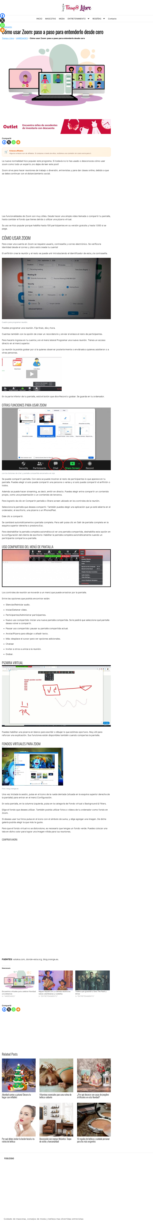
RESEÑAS (97, 18)
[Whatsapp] (13, 142)
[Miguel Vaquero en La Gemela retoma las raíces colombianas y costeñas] (56, 980)
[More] (18, 142)
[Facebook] (4, 142)
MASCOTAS (50, 18)
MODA (62, 18)
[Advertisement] (56, 195)
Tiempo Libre (8, 38)
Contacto (112, 18)
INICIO (39, 18)
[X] (9, 142)
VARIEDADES (7, 27)
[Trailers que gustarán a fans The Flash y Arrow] (92, 980)
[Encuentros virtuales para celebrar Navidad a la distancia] (19, 980)
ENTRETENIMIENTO (77, 18)
